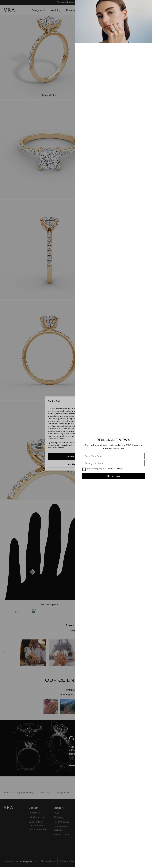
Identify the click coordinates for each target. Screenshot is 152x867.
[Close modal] (147, 48)
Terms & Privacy (115, 468)
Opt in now (113, 476)
